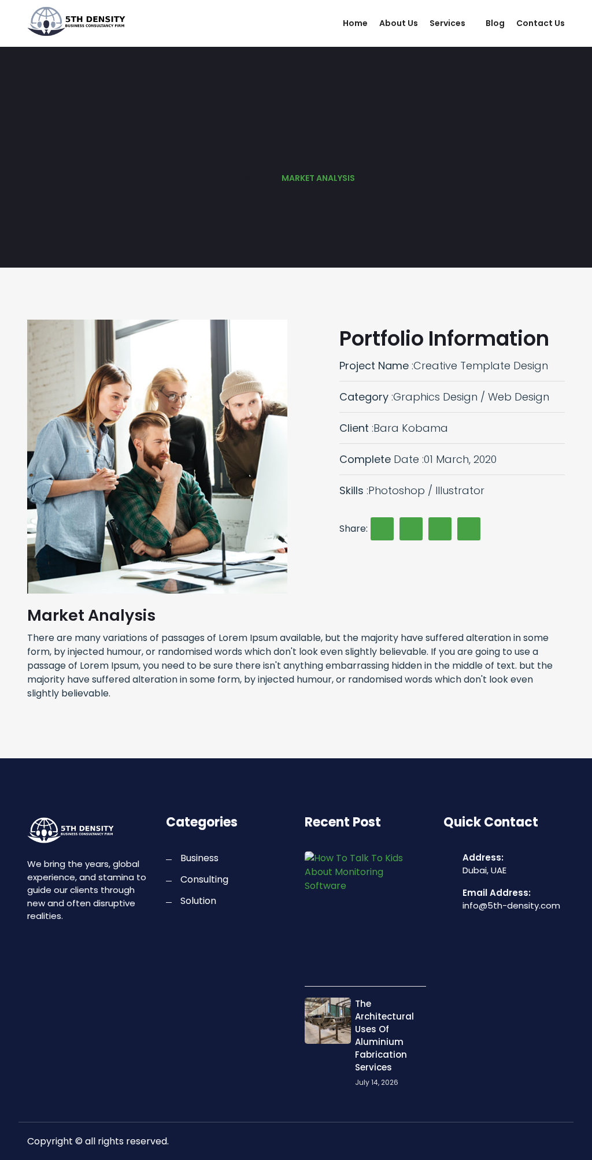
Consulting (204, 879)
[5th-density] (88, 21)
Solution (198, 900)
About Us (398, 23)
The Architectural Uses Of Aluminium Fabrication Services (384, 1035)
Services (447, 23)
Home (355, 23)
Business (199, 858)
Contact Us (540, 23)
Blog (495, 23)
